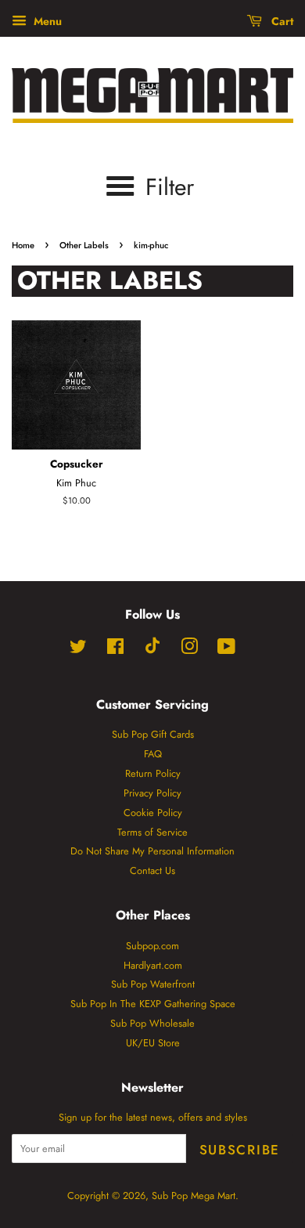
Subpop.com (152, 945)
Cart (280, 21)
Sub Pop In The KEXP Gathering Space (152, 1003)
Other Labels (84, 245)
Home (23, 245)
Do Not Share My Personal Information (152, 850)
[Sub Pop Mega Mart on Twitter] (78, 649)
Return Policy (153, 773)
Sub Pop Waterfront (153, 984)
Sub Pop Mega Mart (193, 1195)
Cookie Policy (153, 812)
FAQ (153, 753)
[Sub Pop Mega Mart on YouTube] (226, 649)
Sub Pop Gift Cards (153, 734)
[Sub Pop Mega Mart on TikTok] (152, 650)
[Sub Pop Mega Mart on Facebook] (115, 649)
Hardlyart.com (153, 965)
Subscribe (239, 1149)
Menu (46, 21)
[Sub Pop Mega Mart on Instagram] (189, 649)
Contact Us (152, 870)
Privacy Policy (152, 793)
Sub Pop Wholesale (152, 1023)
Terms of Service (152, 832)
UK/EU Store (153, 1042)
